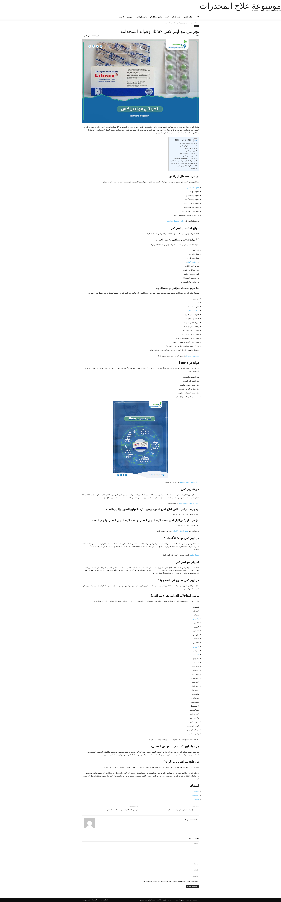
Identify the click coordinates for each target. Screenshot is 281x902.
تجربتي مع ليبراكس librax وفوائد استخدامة (159, 31)
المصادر (192, 168)
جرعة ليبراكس (190, 151)
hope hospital (87, 36)
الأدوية (167, 17)
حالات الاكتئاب (191, 262)
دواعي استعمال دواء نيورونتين (189, 503)
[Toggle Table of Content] (194, 140)
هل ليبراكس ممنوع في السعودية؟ (184, 158)
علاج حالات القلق (193, 188)
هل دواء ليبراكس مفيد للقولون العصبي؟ (182, 163)
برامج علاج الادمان (156, 17)
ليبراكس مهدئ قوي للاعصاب (189, 482)
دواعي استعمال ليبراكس (187, 143)
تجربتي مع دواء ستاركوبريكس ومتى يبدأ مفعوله (183, 810)
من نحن (129, 17)
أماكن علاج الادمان (141, 17)
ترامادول (196, 619)
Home (197, 23)
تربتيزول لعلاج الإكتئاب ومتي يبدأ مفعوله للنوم (122, 810)
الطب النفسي (188, 17)
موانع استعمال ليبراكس (187, 146)
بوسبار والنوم (194, 555)
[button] (196, 17)
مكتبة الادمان (176, 17)
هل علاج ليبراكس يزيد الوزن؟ (185, 166)
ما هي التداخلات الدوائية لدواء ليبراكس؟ (182, 161)
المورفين (196, 647)
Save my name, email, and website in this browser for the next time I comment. (169, 881)
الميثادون (196, 654)
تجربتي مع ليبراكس (189, 156)
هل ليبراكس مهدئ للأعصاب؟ (186, 153)
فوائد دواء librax (190, 148)
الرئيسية (121, 17)
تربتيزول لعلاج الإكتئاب (180, 531)
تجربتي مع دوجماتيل (192, 356)
